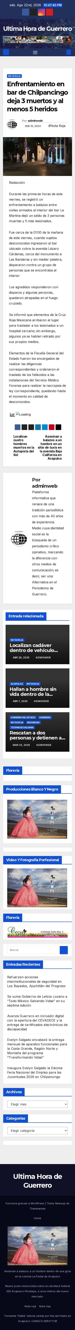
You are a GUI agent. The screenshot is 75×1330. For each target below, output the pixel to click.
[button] (62, 52)
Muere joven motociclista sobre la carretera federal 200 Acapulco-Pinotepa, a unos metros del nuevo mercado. (37, 1291)
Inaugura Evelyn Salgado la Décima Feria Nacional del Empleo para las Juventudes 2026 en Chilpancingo (35, 1072)
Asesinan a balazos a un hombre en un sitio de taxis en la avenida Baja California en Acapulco (50, 448)
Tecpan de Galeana (22, 727)
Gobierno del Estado (23, 717)
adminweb (35, 121)
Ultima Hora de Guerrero (37, 28)
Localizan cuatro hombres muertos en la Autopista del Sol (23, 446)
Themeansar (38, 1208)
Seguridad (33, 722)
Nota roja (14, 76)
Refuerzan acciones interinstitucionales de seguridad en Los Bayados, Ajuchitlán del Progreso (36, 981)
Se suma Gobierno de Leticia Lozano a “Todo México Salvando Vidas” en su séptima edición (37, 1000)
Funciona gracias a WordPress (25, 1203)
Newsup (60, 1203)
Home (37, 1218)
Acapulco (17, 684)
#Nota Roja (56, 126)
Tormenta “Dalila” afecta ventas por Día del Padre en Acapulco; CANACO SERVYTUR (37, 1318)
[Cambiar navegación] (35, 52)
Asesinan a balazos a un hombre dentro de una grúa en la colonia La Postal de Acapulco (37, 1274)
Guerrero (45, 717)
